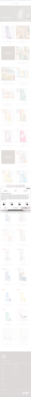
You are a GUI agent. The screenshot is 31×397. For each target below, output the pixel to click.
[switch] (12, 204)
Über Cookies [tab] (26, 190)
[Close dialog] (23, 186)
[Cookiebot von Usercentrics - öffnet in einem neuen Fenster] (26, 188)
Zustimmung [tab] (5, 190)
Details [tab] (16, 190)
